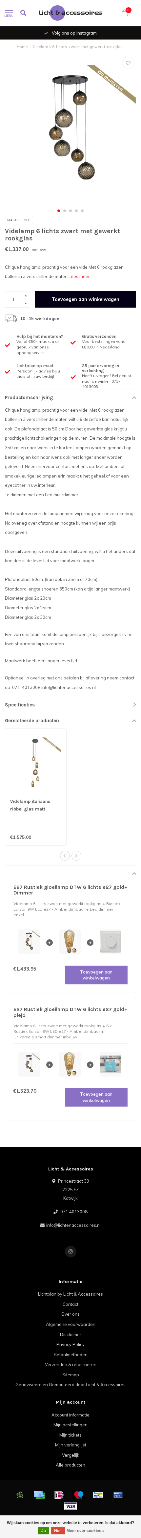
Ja (43, 1530)
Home (22, 46)
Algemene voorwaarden (70, 1324)
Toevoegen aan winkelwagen (85, 299)
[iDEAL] (59, 1495)
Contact (70, 1304)
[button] (58, 210)
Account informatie (70, 1414)
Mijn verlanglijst (70, 1444)
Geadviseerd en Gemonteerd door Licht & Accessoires (70, 1384)
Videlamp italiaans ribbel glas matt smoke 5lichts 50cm (32, 809)
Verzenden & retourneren (70, 1364)
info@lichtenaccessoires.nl (73, 1225)
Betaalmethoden (71, 1354)
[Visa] (70, 1506)
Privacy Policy (70, 1344)
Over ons (70, 1314)
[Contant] (19, 1495)
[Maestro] (78, 1495)
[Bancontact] (98, 1495)
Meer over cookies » (86, 1530)
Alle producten (70, 1465)
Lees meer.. (80, 276)
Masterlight (19, 220)
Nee (58, 1530)
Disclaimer (70, 1334)
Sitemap (70, 1374)
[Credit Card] (39, 1495)
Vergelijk (70, 1455)
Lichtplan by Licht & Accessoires (70, 1294)
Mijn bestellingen (70, 1424)
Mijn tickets (70, 1435)
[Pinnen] (118, 1495)
